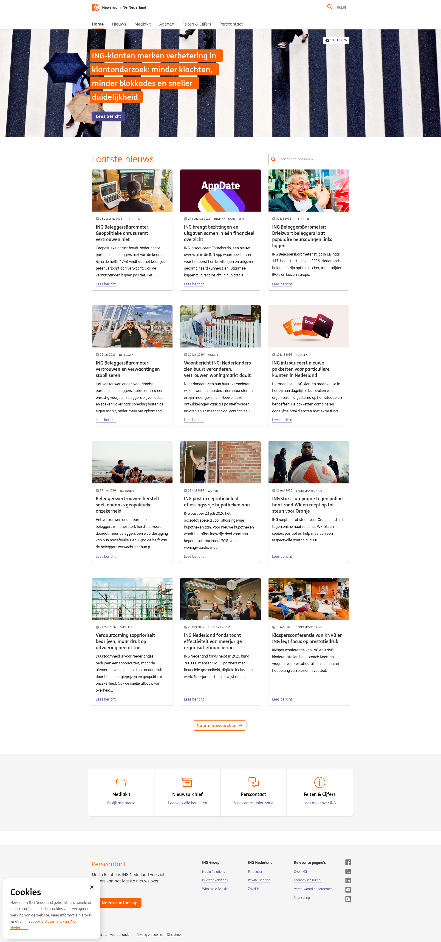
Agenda (166, 24)
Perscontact (231, 24)
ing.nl (341, 7)
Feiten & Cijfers (197, 24)
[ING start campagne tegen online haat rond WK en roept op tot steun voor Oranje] (309, 462)
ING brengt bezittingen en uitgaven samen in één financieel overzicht (219, 233)
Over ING (300, 872)
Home (98, 24)
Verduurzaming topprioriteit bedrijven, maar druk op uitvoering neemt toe (125, 641)
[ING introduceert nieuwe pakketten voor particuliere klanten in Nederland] (309, 326)
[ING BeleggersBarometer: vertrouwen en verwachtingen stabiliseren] (132, 326)
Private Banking (259, 880)
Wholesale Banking (215, 889)
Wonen (212, 354)
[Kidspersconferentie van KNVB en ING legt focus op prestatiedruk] (309, 599)
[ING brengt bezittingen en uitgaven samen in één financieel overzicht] (220, 190)
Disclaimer (174, 935)
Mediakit (143, 24)
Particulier (255, 872)
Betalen (302, 354)
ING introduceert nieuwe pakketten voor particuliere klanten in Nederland (301, 369)
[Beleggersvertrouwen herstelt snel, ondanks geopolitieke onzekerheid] (132, 462)
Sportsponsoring (309, 490)
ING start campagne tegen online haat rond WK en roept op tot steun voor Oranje (307, 505)
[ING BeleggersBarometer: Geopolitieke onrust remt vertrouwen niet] (132, 190)
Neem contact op (120, 902)
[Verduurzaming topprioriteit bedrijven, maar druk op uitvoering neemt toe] (132, 599)
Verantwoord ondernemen (313, 889)
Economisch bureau (308, 880)
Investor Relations (215, 880)
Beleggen (133, 219)
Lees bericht (106, 284)
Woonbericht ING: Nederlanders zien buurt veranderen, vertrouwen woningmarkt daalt (217, 369)
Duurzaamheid (219, 627)
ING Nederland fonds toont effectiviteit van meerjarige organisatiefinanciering (213, 641)
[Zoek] (273, 159)
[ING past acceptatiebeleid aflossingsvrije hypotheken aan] (220, 462)
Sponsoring (302, 898)
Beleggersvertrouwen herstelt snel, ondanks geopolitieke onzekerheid (127, 505)
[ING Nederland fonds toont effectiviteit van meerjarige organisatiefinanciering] (220, 599)
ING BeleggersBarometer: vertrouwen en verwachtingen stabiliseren (128, 369)
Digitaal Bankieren (229, 219)
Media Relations (213, 872)
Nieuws (119, 24)
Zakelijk (125, 627)
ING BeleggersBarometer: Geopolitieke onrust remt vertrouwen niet (123, 233)
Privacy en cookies (150, 935)
